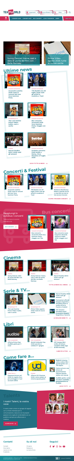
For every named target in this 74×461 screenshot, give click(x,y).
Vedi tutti (68, 18)
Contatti (5, 446)
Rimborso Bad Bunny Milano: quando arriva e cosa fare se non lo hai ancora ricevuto (61, 192)
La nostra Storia (31, 450)
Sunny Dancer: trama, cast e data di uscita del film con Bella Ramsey (21, 60)
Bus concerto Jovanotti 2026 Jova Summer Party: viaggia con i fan (38, 124)
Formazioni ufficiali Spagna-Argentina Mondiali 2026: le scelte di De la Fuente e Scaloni (62, 303)
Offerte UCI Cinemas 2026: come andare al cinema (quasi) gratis (38, 377)
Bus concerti (37, 18)
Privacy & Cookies (18, 457)
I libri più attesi (62, 351)
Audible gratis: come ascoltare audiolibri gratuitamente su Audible (63, 380)
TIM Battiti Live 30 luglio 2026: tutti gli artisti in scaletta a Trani (39, 93)
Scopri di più (9, 423)
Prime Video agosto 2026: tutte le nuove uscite (57, 60)
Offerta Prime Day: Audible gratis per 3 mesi (14, 344)
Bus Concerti (9, 226)
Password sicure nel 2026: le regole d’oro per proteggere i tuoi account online (15, 378)
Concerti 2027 (27, 18)
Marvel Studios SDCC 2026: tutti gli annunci (14, 152)
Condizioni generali (7, 457)
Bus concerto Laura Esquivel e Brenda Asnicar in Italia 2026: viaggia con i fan (61, 236)
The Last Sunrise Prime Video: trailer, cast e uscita (14, 123)
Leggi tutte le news (37, 163)
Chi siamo (29, 446)
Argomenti (32, 12)
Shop (60, 12)
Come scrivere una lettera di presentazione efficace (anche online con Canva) (62, 371)
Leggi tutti (63, 386)
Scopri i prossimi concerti (58, 198)
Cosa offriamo (46, 12)
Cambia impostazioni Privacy (30, 457)
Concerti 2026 (16, 18)
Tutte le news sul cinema (58, 284)
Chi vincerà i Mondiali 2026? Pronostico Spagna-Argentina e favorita (63, 312)
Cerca (69, 12)
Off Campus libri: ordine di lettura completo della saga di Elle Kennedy (61, 344)
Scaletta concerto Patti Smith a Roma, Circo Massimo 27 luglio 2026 (39, 154)
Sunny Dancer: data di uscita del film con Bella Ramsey (15, 277)
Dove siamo (6, 448)
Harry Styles (60, 18)
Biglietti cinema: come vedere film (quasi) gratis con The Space (62, 363)
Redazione (30, 448)
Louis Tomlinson (48, 18)
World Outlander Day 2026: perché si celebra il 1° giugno (38, 344)
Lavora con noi (7, 450)
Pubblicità (6, 452)
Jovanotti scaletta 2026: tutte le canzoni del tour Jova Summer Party (15, 94)
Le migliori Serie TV (61, 318)
